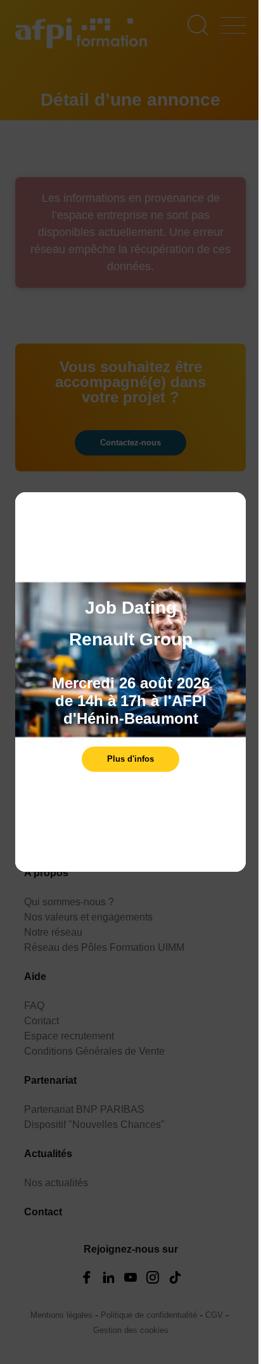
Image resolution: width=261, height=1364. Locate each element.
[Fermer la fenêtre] (233, 508)
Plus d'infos (130, 759)
